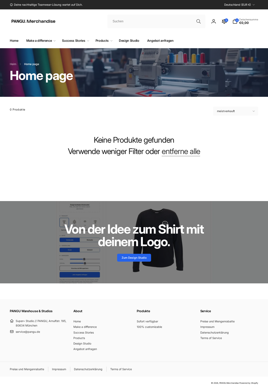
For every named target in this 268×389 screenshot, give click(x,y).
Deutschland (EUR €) (237, 4)
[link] (46, 5)
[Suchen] (198, 21)
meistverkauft (226, 111)
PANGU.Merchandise (229, 383)
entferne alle (181, 151)
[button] (245, 21)
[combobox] (156, 21)
